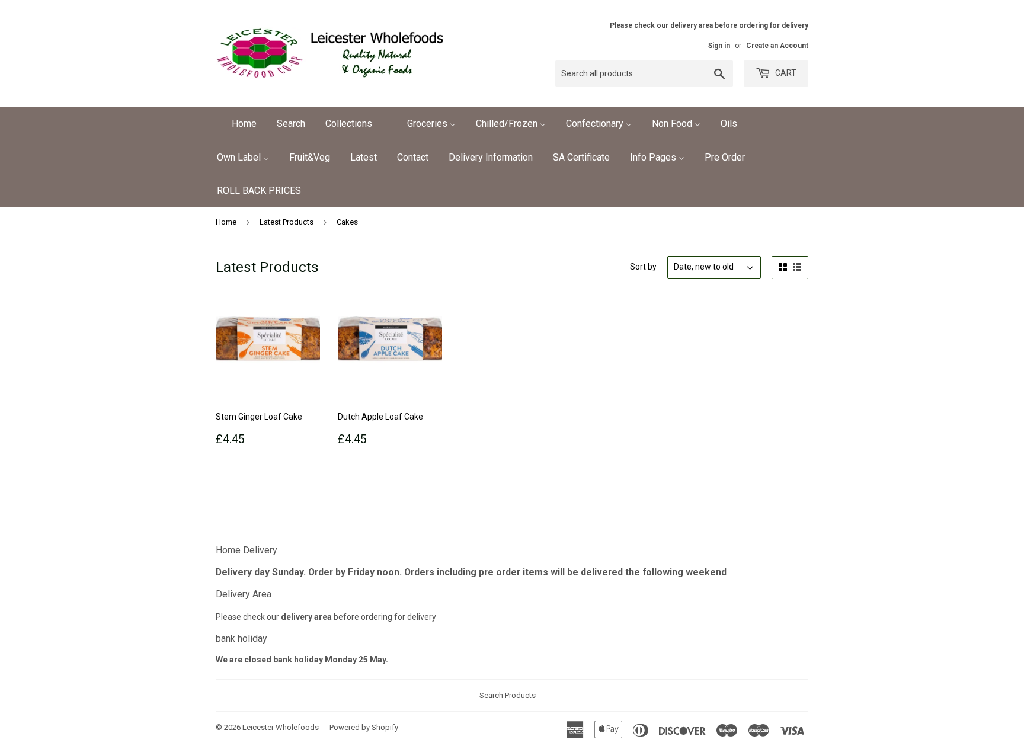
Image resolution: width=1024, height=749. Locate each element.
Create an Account (777, 45)
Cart (784, 73)
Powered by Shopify (363, 727)
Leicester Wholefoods (280, 727)
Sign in (719, 45)
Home (226, 221)
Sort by (643, 266)
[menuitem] (237, 123)
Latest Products (286, 221)
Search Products (507, 695)
